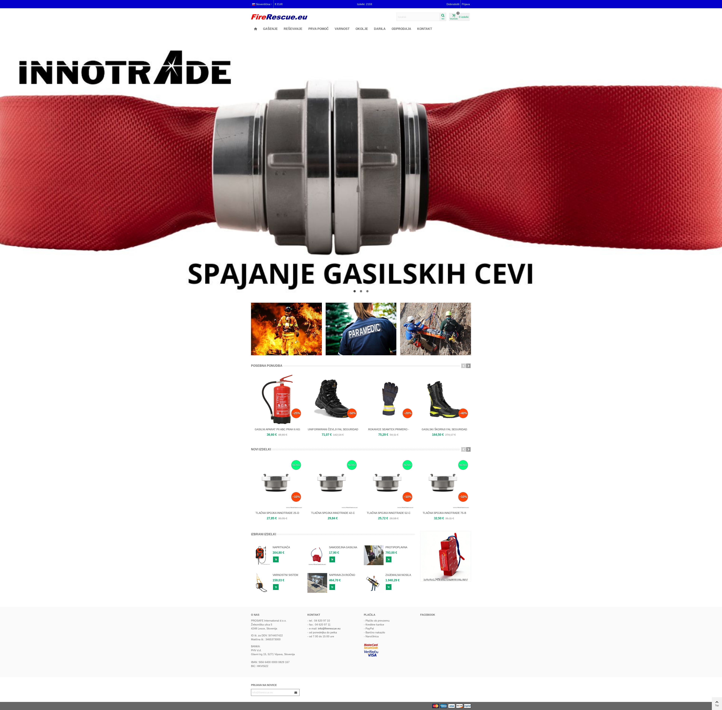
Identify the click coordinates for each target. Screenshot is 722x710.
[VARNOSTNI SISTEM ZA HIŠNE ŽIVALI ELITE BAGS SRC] (261, 582)
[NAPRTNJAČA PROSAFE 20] (261, 555)
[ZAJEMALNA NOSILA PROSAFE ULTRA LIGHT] (374, 582)
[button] (354, 291)
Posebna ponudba (266, 365)
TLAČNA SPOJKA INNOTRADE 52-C (388, 512)
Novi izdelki (261, 449)
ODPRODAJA (401, 28)
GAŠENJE (270, 28)
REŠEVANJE (293, 28)
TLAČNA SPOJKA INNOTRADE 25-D (277, 512)
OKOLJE (362, 28)
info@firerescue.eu (329, 628)
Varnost (342, 28)
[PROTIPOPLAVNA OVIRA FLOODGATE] (374, 555)
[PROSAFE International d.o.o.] (279, 17)
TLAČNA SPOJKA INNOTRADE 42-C (333, 512)
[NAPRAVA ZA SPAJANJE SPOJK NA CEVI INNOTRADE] (361, 165)
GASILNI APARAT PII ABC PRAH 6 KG (277, 429)
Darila (380, 28)
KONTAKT (424, 28)
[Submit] (296, 692)
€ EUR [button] (279, 4)
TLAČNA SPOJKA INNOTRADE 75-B (444, 512)
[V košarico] (276, 559)
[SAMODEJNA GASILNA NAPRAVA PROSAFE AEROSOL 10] (317, 555)
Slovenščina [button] (263, 4)
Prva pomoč (318, 28)
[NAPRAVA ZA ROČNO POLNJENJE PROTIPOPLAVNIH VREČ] (317, 582)
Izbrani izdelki (263, 534)
